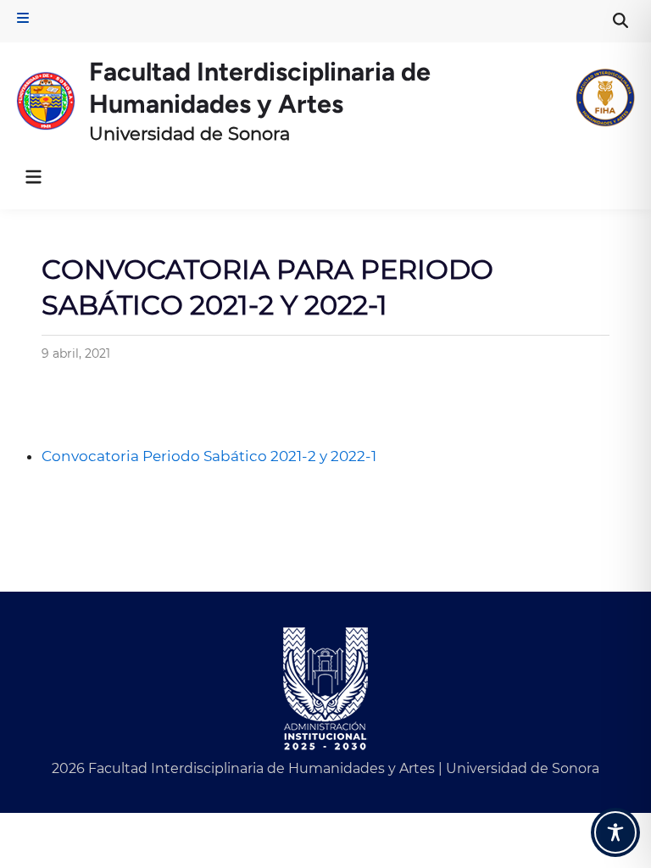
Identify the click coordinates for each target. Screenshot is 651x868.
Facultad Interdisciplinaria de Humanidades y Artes (260, 88)
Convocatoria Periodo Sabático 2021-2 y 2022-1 (209, 456)
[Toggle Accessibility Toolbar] (615, 832)
